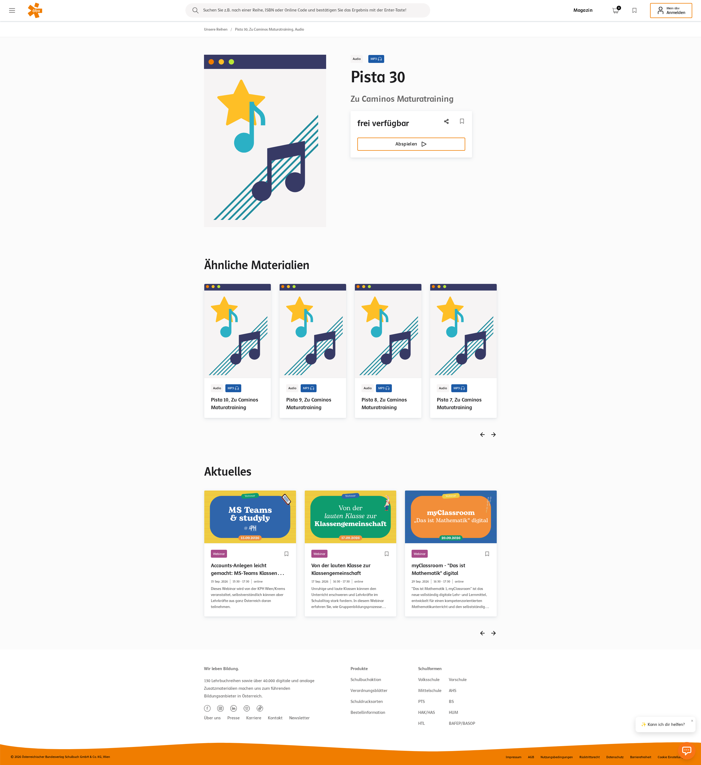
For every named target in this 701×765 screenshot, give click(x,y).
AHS (452, 690)
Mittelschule (429, 690)
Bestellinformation (367, 712)
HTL (421, 723)
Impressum (513, 757)
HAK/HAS (426, 712)
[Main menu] (12, 10)
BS (451, 701)
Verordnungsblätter (368, 690)
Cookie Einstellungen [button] (672, 757)
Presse (233, 717)
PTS (421, 701)
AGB (531, 757)
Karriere (253, 717)
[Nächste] (446, 121)
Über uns (212, 717)
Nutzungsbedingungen (557, 757)
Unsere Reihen (216, 29)
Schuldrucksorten (366, 701)
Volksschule (428, 679)
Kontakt (275, 717)
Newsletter (299, 717)
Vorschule (458, 679)
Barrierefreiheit (640, 757)
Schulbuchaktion (365, 679)
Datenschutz (615, 757)
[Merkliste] (634, 10)
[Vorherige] (482, 434)
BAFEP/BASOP (462, 723)
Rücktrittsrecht (589, 757)
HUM (453, 712)
